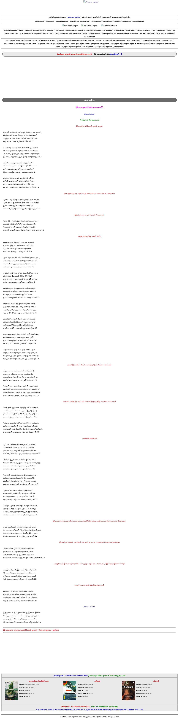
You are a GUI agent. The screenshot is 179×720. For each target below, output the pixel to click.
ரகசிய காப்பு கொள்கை (111, 717)
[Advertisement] (89, 76)
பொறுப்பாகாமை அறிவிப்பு (92, 717)
